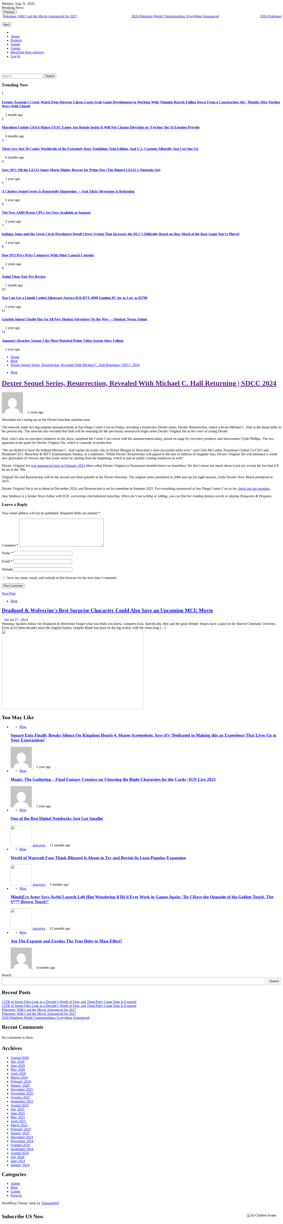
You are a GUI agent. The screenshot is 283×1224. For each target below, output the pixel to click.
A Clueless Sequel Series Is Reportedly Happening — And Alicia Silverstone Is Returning (68, 191)
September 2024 (22, 1149)
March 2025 (19, 1125)
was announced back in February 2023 (58, 465)
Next (7, 24)
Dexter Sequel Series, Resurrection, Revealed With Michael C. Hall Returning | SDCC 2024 (139, 383)
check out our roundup (254, 488)
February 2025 (21, 1129)
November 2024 (22, 1141)
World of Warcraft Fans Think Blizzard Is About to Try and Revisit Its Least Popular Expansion (98, 857)
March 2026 (19, 1077)
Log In (15, 56)
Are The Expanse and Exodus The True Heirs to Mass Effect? (66, 941)
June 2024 (18, 1161)
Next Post (8, 593)
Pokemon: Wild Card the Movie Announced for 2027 (39, 1010)
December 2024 (22, 1137)
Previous (9, 12)
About (15, 36)
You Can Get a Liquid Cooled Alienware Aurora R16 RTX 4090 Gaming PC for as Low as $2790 (74, 298)
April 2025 (18, 1121)
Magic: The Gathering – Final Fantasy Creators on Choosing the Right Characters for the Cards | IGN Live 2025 (113, 779)
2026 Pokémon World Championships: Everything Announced (136, 16)
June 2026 (18, 1065)
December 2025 (22, 1089)
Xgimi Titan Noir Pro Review (24, 276)
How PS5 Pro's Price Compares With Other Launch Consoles (48, 255)
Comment (10, 545)
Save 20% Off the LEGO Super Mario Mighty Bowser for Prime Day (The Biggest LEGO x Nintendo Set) (81, 170)
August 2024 (20, 1153)
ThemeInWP (50, 1203)
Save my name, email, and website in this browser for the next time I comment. (62, 578)
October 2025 (20, 1097)
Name (7, 553)
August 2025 (20, 1105)
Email (7, 561)
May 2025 (18, 1117)
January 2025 (20, 1133)
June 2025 (18, 1113)
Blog (27, 52)
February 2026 (21, 1081)
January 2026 (20, 1085)
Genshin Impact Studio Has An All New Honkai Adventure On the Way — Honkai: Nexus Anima (74, 319)
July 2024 (17, 1157)
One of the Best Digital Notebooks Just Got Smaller (57, 818)
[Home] (12, 32)
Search (6, 975)
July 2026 (17, 1061)
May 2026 (18, 1069)
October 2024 (20, 1145)
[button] (3, 64)
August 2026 (20, 1057)
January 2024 (20, 1165)
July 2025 (17, 1109)
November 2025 (22, 1093)
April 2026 (18, 1073)
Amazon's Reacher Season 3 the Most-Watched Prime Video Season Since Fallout (62, 340)
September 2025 (22, 1101)
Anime (15, 44)
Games (15, 48)
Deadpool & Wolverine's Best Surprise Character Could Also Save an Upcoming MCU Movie (107, 610)
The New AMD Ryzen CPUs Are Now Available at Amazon (46, 212)
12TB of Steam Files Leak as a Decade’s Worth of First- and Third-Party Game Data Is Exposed (69, 1002)
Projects (16, 40)
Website (7, 569)
